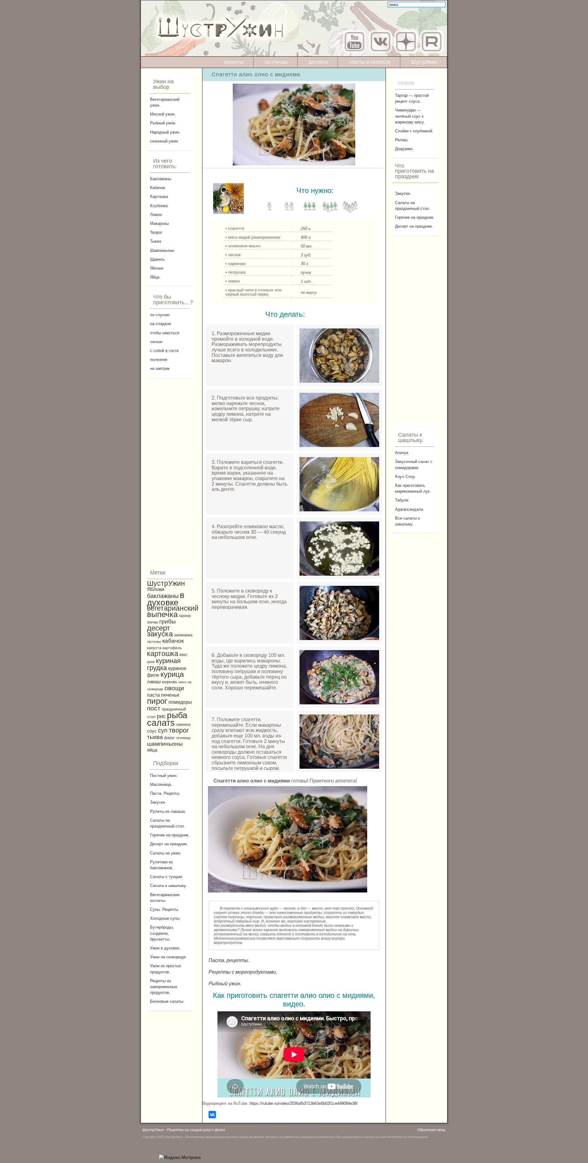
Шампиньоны (162, 250)
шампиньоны (165, 744)
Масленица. (161, 784)
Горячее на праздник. (170, 835)
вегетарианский (172, 608)
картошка (162, 653)
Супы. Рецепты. (164, 909)
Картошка (159, 196)
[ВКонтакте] (212, 1114)
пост (153, 708)
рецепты (234, 62)
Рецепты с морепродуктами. (243, 972)
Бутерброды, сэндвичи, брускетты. (162, 933)
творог (179, 730)
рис (161, 716)
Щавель (157, 259)
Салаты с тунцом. (166, 876)
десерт (158, 628)
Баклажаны (160, 178)
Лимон (156, 214)
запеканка (183, 635)
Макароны (159, 223)
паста (153, 695)
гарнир (185, 616)
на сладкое (160, 323)
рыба (177, 715)
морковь (169, 682)
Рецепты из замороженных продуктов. (163, 987)
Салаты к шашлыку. (168, 885)
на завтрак (160, 368)
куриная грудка (164, 664)
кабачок (173, 641)
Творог (156, 232)
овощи (174, 687)
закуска (160, 634)
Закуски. (158, 802)
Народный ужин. (165, 132)
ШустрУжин (424, 62)
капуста (154, 648)
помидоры (180, 702)
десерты (318, 62)
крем (151, 662)
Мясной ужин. (163, 114)
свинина (183, 724)
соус (152, 730)
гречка (152, 622)
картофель (172, 648)
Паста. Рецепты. (165, 793)
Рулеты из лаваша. (168, 811)
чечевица (183, 738)
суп (163, 730)
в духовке (165, 598)
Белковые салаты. (167, 1001)
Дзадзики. (404, 148)
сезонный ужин (164, 141)
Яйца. (155, 277)
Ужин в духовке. (165, 948)
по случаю (276, 62)
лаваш (154, 681)
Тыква (155, 241)
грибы (167, 621)
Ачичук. (402, 452)
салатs (161, 723)
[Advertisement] (170, 472)
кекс (183, 655)
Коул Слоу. (405, 476)
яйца (152, 749)
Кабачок (157, 187)
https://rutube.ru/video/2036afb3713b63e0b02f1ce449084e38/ (304, 1103)
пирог (157, 701)
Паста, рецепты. (229, 960)
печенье (170, 695)
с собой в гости (164, 350)
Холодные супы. (165, 918)
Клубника (159, 205)
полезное (158, 359)
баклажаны (163, 596)
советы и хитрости (369, 62)
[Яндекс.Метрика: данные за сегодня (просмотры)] (180, 1157)
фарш (169, 738)
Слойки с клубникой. (414, 131)
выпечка (162, 614)
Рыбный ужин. (163, 123)
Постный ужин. (164, 775)
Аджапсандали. (409, 509)
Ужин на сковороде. (168, 957)
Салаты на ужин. (165, 853)
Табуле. (402, 500)
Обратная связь (431, 1130)
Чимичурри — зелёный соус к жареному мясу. (410, 116)
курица (172, 674)
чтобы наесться (164, 333)
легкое (156, 341)
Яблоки (156, 268)
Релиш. (402, 140)
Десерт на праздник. (169, 844)
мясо (183, 682)
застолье (154, 641)
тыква (155, 737)
